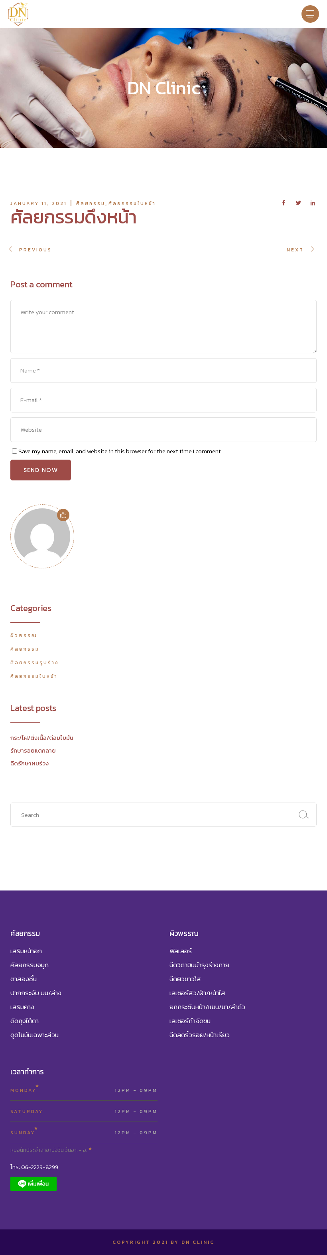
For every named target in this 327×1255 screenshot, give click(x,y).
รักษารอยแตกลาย (33, 750)
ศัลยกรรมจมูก (29, 965)
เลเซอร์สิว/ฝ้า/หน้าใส (197, 993)
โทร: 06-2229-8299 (34, 1167)
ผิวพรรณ (23, 635)
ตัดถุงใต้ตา (24, 1021)
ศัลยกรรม (90, 203)
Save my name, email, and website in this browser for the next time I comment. (120, 451)
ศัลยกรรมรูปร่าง (34, 662)
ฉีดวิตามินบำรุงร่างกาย (199, 965)
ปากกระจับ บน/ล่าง (35, 993)
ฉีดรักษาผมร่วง (29, 763)
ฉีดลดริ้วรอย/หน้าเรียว (199, 1035)
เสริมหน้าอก (26, 951)
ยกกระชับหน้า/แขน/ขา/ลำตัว (207, 1007)
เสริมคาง (22, 1007)
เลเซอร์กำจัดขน (190, 1021)
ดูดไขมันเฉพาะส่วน (34, 1035)
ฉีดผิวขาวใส (185, 979)
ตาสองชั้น (23, 979)
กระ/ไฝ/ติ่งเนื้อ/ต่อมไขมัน (41, 737)
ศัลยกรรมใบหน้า (132, 203)
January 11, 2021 (38, 203)
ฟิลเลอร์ (180, 951)
